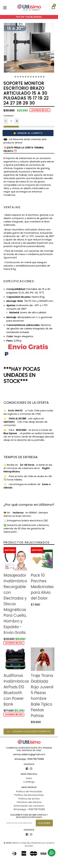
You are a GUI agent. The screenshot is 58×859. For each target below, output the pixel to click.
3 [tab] (18, 77)
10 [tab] (36, 77)
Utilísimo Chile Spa (21, 842)
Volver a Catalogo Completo (31, 731)
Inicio (29, 778)
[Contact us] (51, 852)
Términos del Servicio (29, 802)
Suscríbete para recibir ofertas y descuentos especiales (29, 816)
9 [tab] (33, 77)
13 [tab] (43, 77)
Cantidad (8, 115)
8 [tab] (31, 77)
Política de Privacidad (29, 791)
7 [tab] (28, 77)
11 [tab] (38, 77)
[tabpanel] (29, 49)
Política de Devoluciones (29, 795)
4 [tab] (20, 77)
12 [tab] (41, 77)
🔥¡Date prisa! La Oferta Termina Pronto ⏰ (24, 149)
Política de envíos (29, 798)
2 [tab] (15, 77)
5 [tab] (23, 77)
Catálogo (29, 781)
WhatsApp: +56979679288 (29, 809)
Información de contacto (29, 805)
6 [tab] (25, 77)
